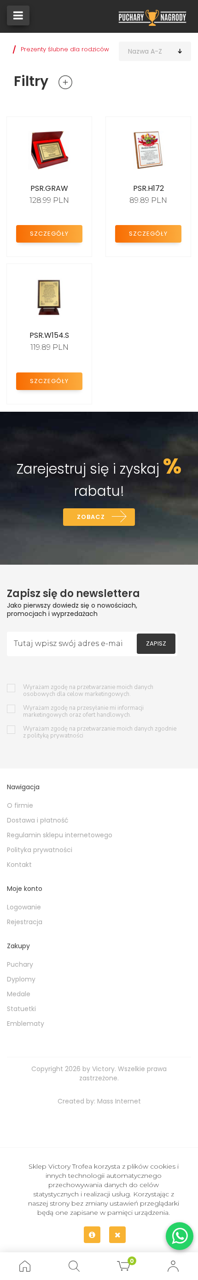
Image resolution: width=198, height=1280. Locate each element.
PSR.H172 (148, 188)
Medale (18, 994)
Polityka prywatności (39, 849)
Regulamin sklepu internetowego (59, 835)
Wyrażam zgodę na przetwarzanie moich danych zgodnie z (99, 732)
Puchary (20, 964)
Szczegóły (49, 233)
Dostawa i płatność (38, 820)
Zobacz (91, 516)
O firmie (20, 805)
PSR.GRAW (49, 188)
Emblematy (25, 1023)
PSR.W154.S (49, 335)
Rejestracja (24, 921)
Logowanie (24, 907)
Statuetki (21, 1008)
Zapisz (156, 643)
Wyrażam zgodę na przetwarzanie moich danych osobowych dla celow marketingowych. (88, 691)
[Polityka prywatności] (92, 1234)
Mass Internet (119, 1101)
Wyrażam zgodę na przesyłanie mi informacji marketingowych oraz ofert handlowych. (83, 712)
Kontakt (19, 864)
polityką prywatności (55, 735)
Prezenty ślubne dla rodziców (65, 49)
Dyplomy (21, 979)
